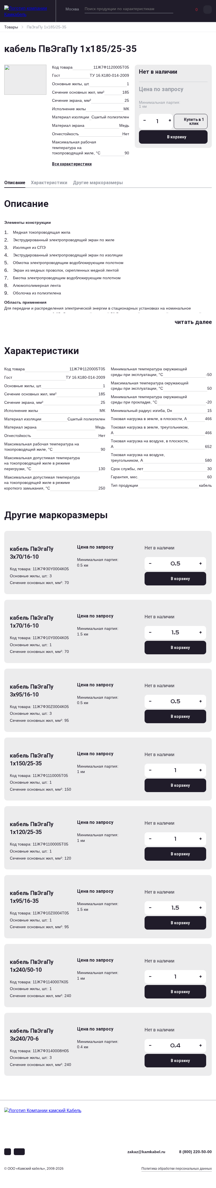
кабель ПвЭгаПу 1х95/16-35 (31, 897)
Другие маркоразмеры (98, 182)
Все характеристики (72, 164)
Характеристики (49, 182)
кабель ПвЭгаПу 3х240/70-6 (31, 1034)
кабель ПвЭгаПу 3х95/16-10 (31, 690)
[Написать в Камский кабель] (7, 1151)
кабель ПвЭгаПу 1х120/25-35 (31, 828)
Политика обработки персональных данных (176, 1169)
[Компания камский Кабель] (52, 1121)
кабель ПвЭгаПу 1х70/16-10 (31, 621)
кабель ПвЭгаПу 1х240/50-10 (31, 966)
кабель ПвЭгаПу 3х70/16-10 (31, 552)
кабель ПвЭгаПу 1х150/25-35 (31, 759)
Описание (14, 182)
